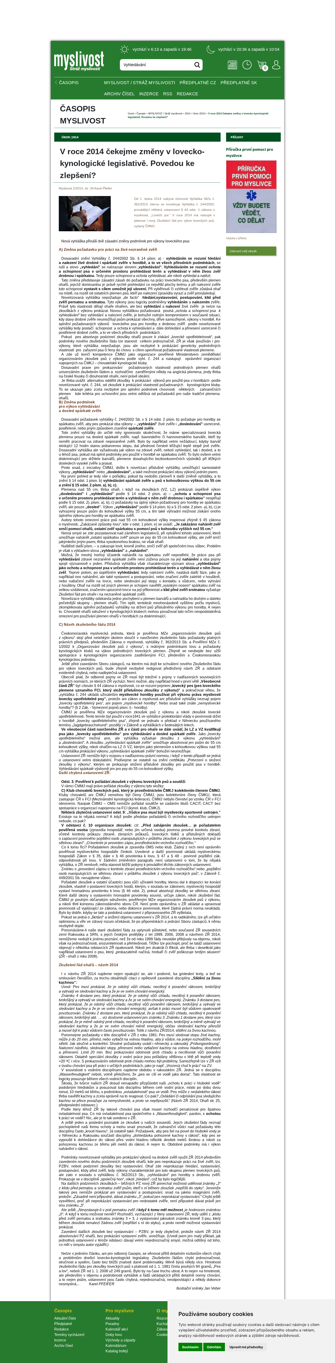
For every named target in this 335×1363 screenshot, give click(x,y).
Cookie (163, 1335)
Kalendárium (116, 1346)
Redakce (187, 93)
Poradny (112, 1324)
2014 (187, 113)
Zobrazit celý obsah (243, 251)
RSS (167, 93)
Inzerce (60, 1340)
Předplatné (63, 1324)
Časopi (141, 113)
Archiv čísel (119, 93)
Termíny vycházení (69, 1335)
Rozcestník (166, 1318)
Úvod (131, 113)
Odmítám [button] (214, 1347)
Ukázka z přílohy (236, 238)
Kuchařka (164, 1324)
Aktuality (112, 1318)
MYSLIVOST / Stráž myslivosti (139, 82)
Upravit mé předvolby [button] (246, 1347)
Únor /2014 (199, 113)
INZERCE (149, 93)
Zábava (163, 1329)
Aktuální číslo (65, 1318)
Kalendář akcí (117, 1329)
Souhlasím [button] (190, 1347)
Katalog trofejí (117, 1351)
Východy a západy (120, 1340)
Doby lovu (114, 1335)
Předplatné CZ (198, 82)
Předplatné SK (239, 82)
